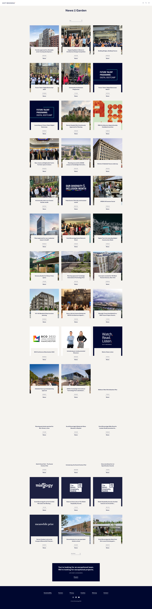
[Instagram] (73, 597)
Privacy (72, 593)
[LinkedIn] (76, 597)
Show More (73, 553)
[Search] (146, 3)
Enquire (76, 577)
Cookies (83, 593)
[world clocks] (149, 3)
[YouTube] (79, 597)
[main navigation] (143, 3)
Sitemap (94, 593)
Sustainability (48, 593)
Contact (106, 593)
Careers (60, 593)
